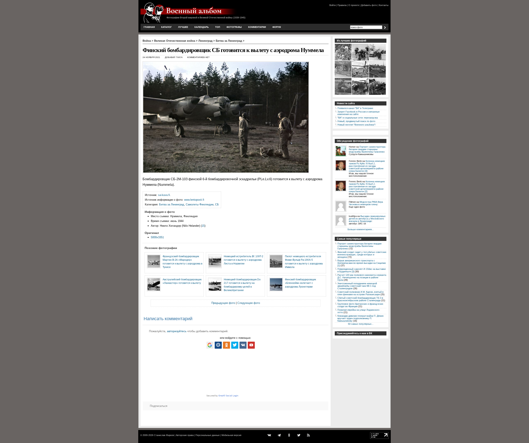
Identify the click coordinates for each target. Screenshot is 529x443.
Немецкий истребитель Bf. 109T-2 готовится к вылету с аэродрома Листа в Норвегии (243, 260)
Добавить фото (369, 5)
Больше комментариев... (361, 229)
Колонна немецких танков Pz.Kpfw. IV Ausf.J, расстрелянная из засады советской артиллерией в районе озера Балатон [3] (367, 166)
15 (203, 225)
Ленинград (205, 40)
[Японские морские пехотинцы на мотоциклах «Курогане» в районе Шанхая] (343, 60)
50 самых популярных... (360, 324)
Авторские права (185, 435)
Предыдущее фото (223, 302)
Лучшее (183, 27)
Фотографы (234, 27)
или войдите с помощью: (235, 337)
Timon (179, 57)
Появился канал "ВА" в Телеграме (355, 108)
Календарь (201, 27)
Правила (342, 5)
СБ (217, 204)
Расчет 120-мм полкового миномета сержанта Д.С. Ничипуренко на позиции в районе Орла (361, 277)
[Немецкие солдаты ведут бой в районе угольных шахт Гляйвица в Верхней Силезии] (360, 94)
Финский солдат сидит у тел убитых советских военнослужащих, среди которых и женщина (361, 254)
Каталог (166, 27)
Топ (217, 27)
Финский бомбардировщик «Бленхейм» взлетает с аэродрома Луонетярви (300, 283)
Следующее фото (248, 302)
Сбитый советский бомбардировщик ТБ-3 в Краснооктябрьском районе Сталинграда (360, 299)
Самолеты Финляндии (199, 204)
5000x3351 (157, 237)
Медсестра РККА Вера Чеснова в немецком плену (366, 203)
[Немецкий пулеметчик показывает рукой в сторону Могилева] (360, 60)
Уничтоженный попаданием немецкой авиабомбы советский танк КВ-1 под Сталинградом (357, 286)
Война (147, 40)
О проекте (353, 5)
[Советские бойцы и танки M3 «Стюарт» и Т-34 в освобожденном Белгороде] (377, 60)
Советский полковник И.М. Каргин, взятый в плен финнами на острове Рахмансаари (360, 293)
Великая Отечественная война (174, 40)
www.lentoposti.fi (194, 199)
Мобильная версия (231, 435)
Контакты (383, 5)
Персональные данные (207, 435)
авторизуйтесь (176, 331)
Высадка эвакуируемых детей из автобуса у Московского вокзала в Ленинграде (367, 218)
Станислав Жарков (164, 435)
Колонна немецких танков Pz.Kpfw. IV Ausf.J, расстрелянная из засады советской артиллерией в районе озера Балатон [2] (367, 186)
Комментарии (257, 27)
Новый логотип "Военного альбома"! (356, 124)
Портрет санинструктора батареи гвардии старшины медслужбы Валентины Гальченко (367, 149)
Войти (332, 5)
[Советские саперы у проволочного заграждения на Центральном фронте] (360, 77)
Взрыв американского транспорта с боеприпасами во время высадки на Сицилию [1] (361, 263)
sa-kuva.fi (164, 195)
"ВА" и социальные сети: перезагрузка (357, 117)
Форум (276, 27)
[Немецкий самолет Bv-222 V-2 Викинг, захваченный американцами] (377, 94)
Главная (149, 27)
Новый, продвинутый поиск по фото (356, 121)
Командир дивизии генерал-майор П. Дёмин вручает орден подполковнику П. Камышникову (360, 318)
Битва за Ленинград (229, 40)
